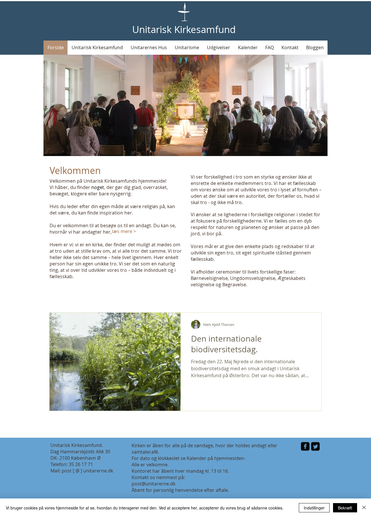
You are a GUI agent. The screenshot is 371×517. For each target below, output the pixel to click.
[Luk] (364, 507)
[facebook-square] (305, 446)
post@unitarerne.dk (153, 484)
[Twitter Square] (315, 446)
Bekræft (345, 508)
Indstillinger (314, 508)
